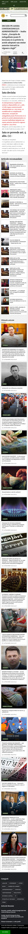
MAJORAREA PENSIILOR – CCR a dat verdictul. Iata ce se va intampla (18, 166)
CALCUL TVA (23, 1)
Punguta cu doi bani (8, 899)
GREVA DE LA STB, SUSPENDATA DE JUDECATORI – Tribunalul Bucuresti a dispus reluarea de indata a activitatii (18, 261)
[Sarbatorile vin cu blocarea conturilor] (14, 374)
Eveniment (12, 883)
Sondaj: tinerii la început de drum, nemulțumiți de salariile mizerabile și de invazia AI (12, 917)
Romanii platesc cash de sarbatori (11, 492)
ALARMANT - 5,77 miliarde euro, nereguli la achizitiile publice (17, 292)
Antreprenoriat (7, 889)
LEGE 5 (4, 3)
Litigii (21, 883)
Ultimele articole (7, 320)
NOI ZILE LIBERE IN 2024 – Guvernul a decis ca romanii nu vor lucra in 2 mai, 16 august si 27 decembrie (13, 785)
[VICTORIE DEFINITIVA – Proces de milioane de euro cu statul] (5, 301)
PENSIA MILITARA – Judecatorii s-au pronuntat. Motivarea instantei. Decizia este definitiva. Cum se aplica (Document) (18, 251)
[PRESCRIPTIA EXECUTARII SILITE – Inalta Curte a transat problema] (5, 183)
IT (15, 896)
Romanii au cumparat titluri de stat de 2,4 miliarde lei (13, 711)
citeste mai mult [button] (23, 927)
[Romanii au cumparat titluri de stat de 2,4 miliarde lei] (14, 696)
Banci (4, 886)
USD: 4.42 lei (5, 1)
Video (4, 902)
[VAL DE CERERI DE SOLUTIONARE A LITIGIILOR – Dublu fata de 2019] (5, 242)
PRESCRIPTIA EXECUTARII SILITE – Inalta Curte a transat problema (18, 183)
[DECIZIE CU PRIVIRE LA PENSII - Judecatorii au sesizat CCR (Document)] (5, 204)
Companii (18, 889)
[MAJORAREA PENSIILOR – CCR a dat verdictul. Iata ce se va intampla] (5, 166)
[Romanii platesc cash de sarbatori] (14, 478)
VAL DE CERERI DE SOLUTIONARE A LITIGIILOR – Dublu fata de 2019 (18, 241)
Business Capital (7, 896)
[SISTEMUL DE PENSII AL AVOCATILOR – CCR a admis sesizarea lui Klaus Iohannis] (5, 175)
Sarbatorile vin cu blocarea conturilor (12, 388)
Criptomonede (6, 892)
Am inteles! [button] (5, 932)
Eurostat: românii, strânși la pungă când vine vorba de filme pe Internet (13, 911)
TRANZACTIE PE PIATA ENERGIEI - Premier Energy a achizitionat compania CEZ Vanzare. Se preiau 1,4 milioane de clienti (13, 525)
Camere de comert (14, 886)
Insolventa (17, 892)
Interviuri (20, 899)
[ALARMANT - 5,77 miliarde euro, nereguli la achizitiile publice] (5, 292)
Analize (4, 883)
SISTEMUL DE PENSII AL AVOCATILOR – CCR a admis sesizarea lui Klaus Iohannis (17, 174)
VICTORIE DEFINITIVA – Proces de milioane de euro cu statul (18, 301)
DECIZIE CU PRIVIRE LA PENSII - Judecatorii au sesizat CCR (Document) (18, 203)
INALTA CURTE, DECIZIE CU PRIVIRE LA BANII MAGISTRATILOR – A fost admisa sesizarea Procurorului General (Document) (18, 310)
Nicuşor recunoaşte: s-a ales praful (11, 921)
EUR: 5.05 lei (14, 1)
